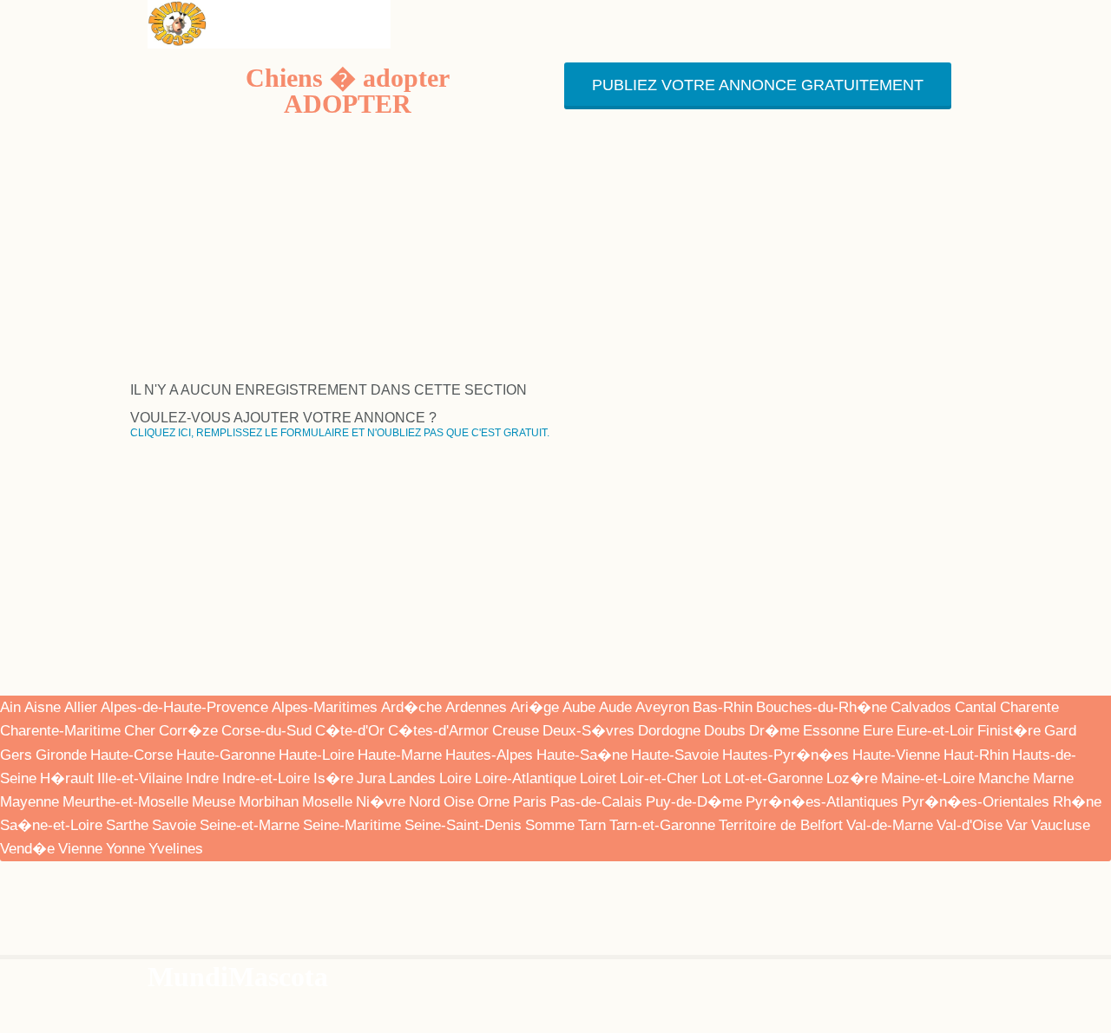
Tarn (592, 825)
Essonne (831, 730)
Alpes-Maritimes (325, 707)
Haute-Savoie (675, 755)
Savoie (174, 825)
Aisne (42, 707)
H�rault (67, 778)
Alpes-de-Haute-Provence (184, 707)
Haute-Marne (400, 755)
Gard (1060, 730)
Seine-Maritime (352, 825)
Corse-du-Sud (266, 730)
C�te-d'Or (350, 730)
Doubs (725, 730)
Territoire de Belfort (781, 825)
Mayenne (29, 802)
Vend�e (27, 848)
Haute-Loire (316, 755)
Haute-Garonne (225, 755)
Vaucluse (1060, 825)
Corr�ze (188, 730)
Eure (878, 730)
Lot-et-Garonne (774, 778)
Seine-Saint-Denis (463, 825)
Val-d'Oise (970, 825)
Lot (711, 778)
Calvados (921, 707)
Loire (455, 778)
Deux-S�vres (588, 730)
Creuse (515, 730)
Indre (202, 778)
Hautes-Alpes (489, 755)
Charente (1029, 707)
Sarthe (127, 825)
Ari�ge (534, 707)
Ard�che (411, 707)
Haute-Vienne (896, 755)
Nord (424, 802)
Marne (1053, 778)
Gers (16, 755)
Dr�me (774, 730)
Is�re (333, 778)
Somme (550, 825)
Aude (615, 707)
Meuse (213, 802)
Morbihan (269, 802)
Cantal (975, 707)
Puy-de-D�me (694, 802)
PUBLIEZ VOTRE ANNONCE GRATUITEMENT (758, 85)
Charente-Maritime (60, 730)
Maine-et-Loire (928, 778)
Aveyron (662, 707)
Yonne (125, 848)
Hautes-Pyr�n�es (785, 755)
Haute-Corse (131, 755)
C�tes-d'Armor (438, 730)
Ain (10, 707)
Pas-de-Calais (596, 802)
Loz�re (852, 778)
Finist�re (1009, 730)
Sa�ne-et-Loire (51, 825)
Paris (530, 802)
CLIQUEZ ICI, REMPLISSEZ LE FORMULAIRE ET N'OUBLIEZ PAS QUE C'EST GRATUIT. (339, 433)
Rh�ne (1077, 802)
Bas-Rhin (723, 707)
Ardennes (476, 707)
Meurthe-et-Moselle (125, 802)
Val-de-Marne (889, 825)
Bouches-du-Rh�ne (821, 707)
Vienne (80, 848)
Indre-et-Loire (266, 778)
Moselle (327, 802)
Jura (371, 778)
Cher (139, 730)
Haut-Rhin (976, 755)
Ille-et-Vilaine (139, 778)
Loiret (598, 778)
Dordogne (669, 730)
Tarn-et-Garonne (662, 825)
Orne (493, 802)
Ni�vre (380, 802)
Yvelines (175, 848)
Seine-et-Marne (249, 825)
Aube (578, 707)
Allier (80, 707)
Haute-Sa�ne (582, 755)
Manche (1003, 778)
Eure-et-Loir (935, 730)
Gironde (61, 755)
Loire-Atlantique (525, 778)
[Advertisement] (555, 262)
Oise (459, 802)
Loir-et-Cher (659, 778)
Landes (412, 778)
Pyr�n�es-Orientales (975, 802)
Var (1017, 825)
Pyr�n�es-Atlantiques (822, 802)
